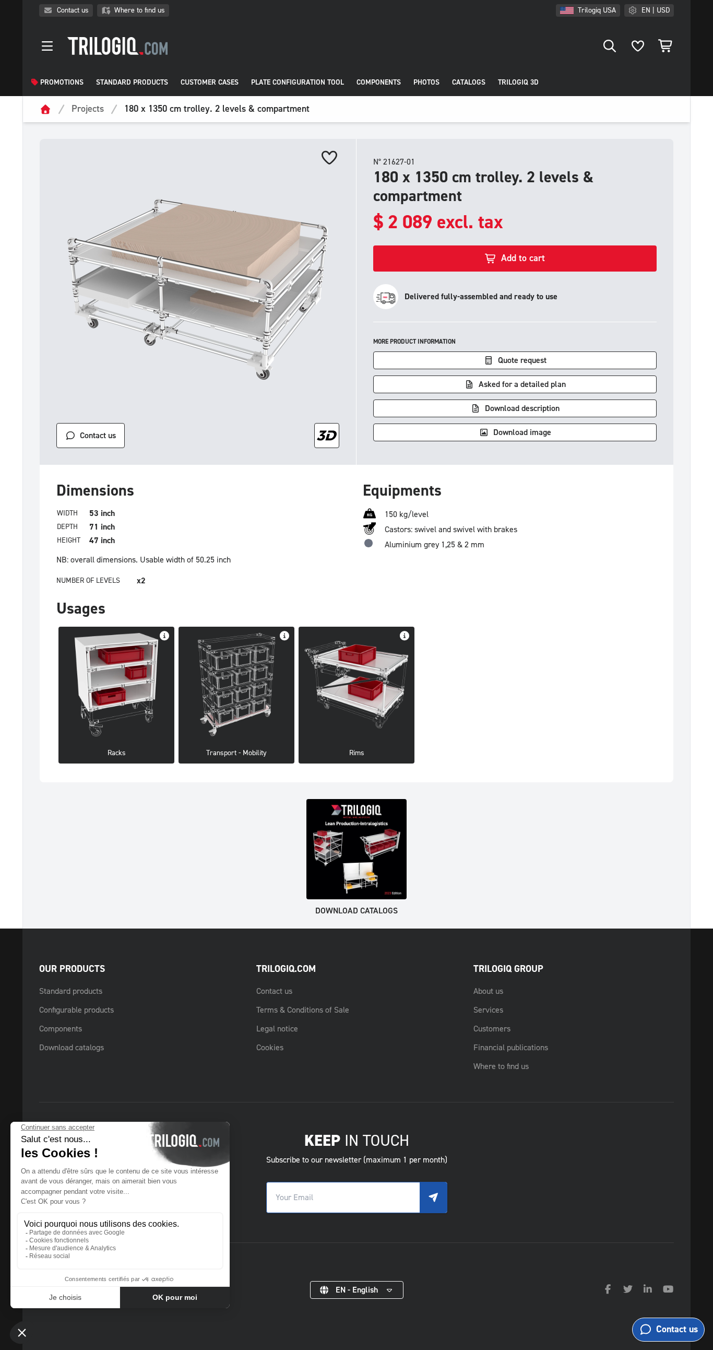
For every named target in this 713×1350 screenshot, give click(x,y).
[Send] (433, 1197)
